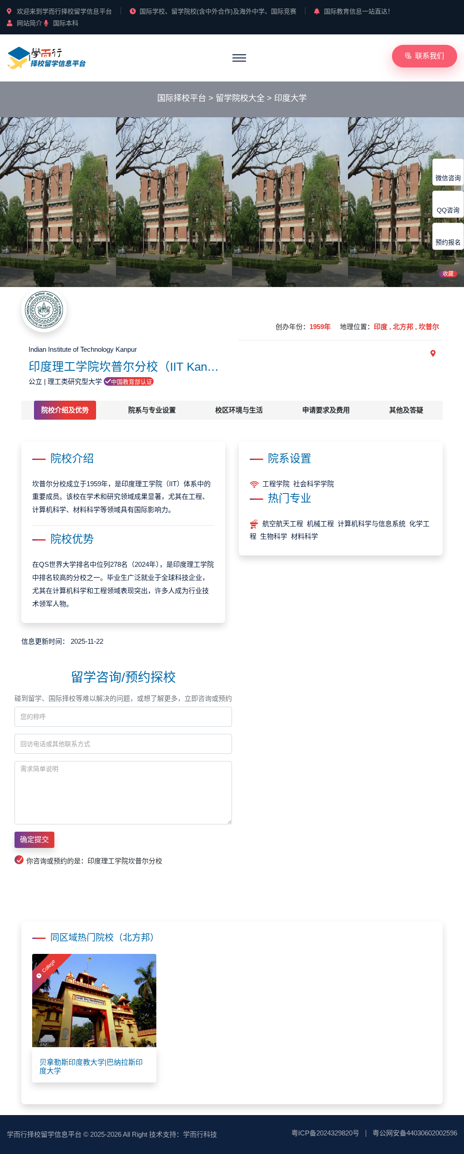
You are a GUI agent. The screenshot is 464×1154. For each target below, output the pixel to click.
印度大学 (290, 98)
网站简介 (29, 23)
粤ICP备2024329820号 (325, 1133)
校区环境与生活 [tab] (239, 410)
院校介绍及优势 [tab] (65, 410)
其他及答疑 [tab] (406, 410)
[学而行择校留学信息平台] (47, 57)
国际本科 (65, 23)
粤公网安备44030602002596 (414, 1133)
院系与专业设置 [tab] (152, 410)
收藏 (448, 274)
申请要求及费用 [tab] (326, 410)
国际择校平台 (181, 98)
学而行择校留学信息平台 (44, 1134)
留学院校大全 (240, 98)
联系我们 (429, 56)
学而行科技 (200, 1134)
